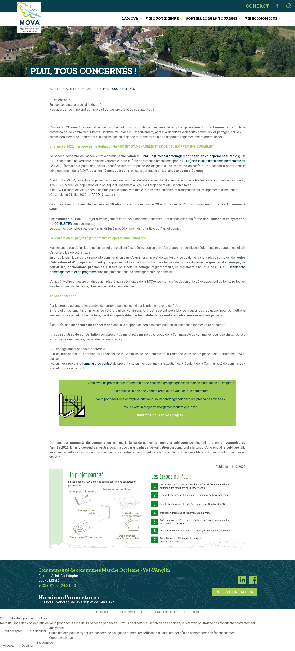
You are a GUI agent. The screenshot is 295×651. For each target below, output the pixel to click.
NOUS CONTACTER (235, 591)
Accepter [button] (9, 645)
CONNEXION (191, 612)
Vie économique (261, 18)
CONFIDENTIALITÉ (165, 612)
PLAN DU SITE (105, 612)
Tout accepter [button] (12, 631)
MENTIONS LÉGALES (134, 612)
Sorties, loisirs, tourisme (212, 18)
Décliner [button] (27, 645)
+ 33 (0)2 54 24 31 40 (57, 585)
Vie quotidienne (162, 18)
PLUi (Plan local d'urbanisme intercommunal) (213, 161)
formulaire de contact (97, 363)
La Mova (130, 18)
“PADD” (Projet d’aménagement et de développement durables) (190, 156)
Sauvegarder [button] (45, 642)
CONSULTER (63, 224)
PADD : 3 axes (101, 195)
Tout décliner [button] (37, 631)
